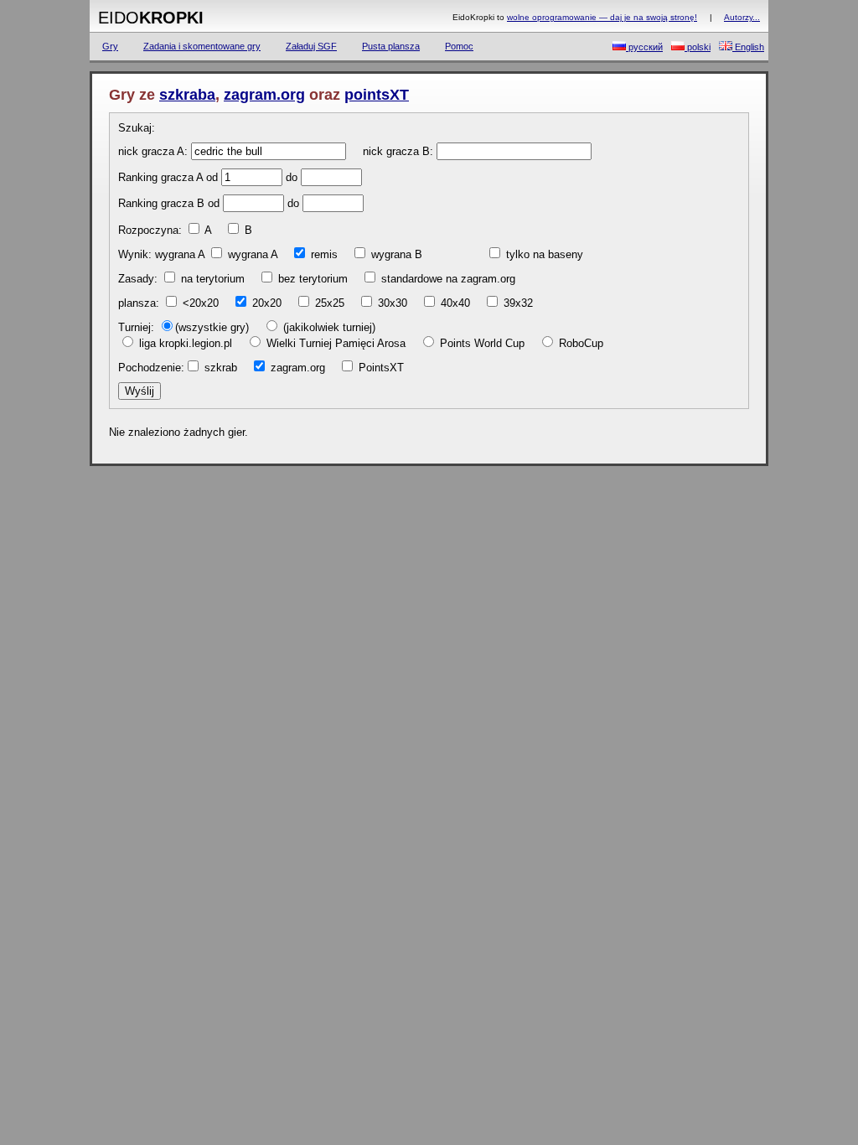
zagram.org (264, 94)
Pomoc (459, 46)
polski (698, 47)
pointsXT (376, 94)
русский (644, 47)
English (748, 47)
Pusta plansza (391, 46)
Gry (110, 46)
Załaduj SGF (311, 46)
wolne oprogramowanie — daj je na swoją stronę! (602, 17)
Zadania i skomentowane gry (202, 46)
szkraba (187, 94)
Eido (151, 17)
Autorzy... (742, 17)
